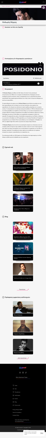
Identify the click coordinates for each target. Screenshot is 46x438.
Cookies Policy (16, 415)
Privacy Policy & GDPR (17, 409)
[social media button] (20, 372)
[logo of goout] (23, 2)
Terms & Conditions (17, 412)
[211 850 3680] (23, 2)
